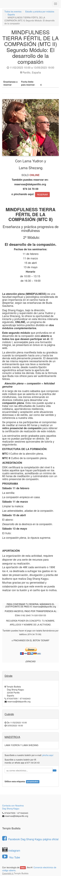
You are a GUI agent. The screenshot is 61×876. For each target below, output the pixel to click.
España (11, 14)
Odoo (23, 867)
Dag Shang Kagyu (10, 808)
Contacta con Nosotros (13, 805)
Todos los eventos (12, 11)
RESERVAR (42, 194)
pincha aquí (47, 755)
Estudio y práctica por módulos (39, 11)
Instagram (14, 850)
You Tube (14, 857)
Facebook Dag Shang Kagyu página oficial (33, 839)
